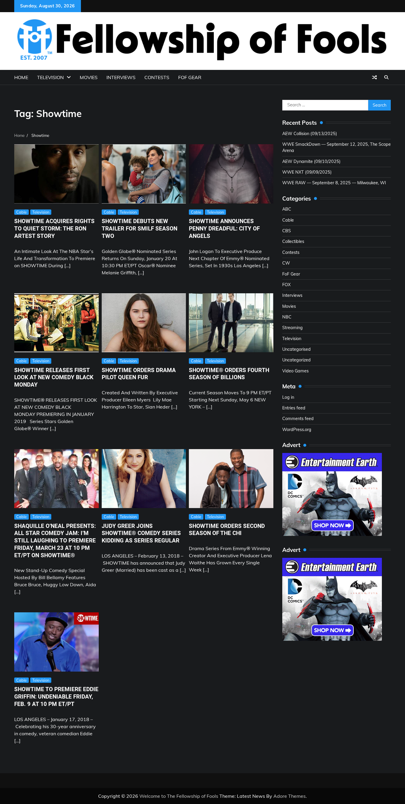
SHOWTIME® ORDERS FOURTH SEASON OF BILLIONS (229, 374)
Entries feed (293, 408)
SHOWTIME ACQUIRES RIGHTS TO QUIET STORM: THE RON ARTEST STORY (54, 228)
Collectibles (293, 241)
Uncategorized (296, 360)
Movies (89, 77)
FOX (286, 284)
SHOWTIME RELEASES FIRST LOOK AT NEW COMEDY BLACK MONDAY (53, 377)
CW (286, 263)
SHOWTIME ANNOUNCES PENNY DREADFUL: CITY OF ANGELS (224, 228)
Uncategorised (296, 349)
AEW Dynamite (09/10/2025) (311, 161)
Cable (21, 212)
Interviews (120, 77)
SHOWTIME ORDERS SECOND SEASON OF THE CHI (227, 530)
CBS (286, 230)
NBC (286, 317)
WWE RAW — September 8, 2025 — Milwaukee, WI (334, 182)
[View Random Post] (374, 77)
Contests (156, 77)
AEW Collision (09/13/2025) (309, 133)
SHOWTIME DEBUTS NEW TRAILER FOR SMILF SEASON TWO (139, 228)
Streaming (292, 327)
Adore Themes (289, 796)
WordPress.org (296, 429)
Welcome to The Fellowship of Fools (178, 796)
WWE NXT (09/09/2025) (307, 172)
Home (21, 77)
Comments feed (298, 418)
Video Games (295, 371)
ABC (286, 209)
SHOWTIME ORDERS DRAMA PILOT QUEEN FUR (139, 374)
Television (50, 77)
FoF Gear (291, 274)
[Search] (386, 77)
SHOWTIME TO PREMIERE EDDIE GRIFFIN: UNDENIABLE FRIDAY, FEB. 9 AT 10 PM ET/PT (56, 696)
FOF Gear (189, 77)
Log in (288, 397)
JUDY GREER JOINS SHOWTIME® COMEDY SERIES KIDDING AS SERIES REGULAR (141, 533)
